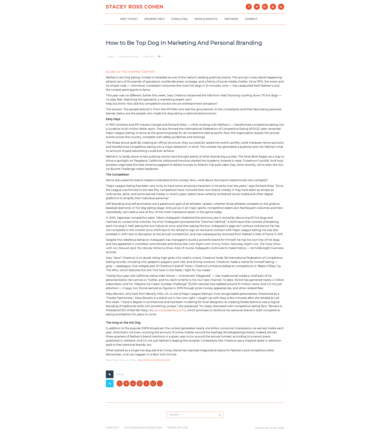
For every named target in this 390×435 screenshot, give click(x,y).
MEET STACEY (129, 19)
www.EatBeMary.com (170, 310)
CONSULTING (179, 19)
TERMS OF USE (177, 427)
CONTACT (113, 427)
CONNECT (251, 19)
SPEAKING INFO (154, 19)
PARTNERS (231, 19)
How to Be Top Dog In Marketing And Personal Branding (184, 42)
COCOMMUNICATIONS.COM (143, 427)
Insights (110, 56)
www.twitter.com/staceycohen (154, 360)
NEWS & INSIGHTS (206, 19)
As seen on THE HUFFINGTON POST (131, 71)
